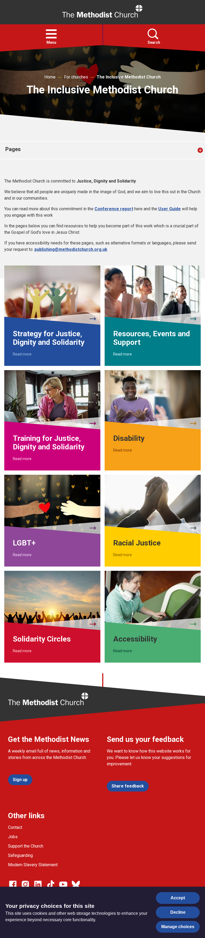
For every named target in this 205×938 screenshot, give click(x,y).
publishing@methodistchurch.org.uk (70, 249)
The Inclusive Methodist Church (129, 77)
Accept (178, 898)
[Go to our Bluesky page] (76, 884)
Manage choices (177, 926)
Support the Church (25, 846)
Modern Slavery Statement (33, 864)
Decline (178, 912)
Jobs (13, 836)
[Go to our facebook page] (13, 884)
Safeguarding (20, 855)
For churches (76, 77)
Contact (15, 827)
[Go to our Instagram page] (25, 884)
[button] (51, 34)
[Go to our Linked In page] (38, 884)
